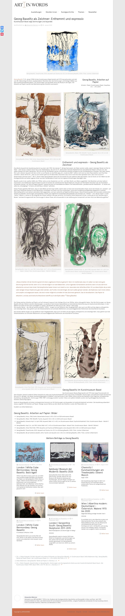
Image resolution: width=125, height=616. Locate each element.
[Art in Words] (31, 4)
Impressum (91, 612)
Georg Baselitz (18, 79)
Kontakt (85, 612)
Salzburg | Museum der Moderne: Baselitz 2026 (61, 470)
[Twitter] (2, 31)
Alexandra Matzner (32, 25)
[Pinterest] (2, 34)
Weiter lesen (40, 493)
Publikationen (71, 612)
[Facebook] (2, 27)
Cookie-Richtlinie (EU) (102, 612)
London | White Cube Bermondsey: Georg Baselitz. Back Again (27, 470)
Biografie (79, 612)
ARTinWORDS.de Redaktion (59, 464)
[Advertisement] (62, 579)
